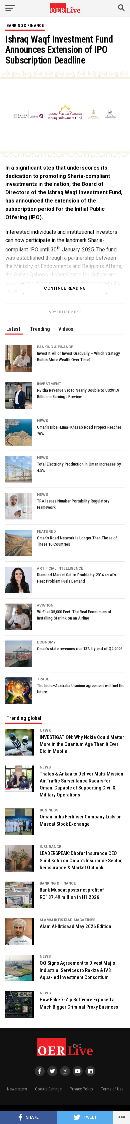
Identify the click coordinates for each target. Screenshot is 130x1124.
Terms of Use (112, 1088)
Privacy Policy (81, 1088)
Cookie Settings (48, 1088)
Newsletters (17, 1088)
